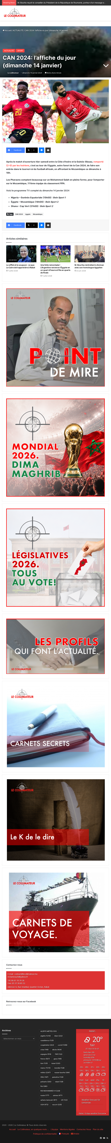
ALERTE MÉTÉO (48, 1031)
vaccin (57, 1105)
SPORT (20, 51)
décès (57, 1050)
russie (44, 1095)
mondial (59, 1068)
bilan (58, 1036)
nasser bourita (62, 1072)
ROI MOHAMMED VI (50, 1091)
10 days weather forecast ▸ (92, 1113)
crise (44, 1050)
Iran (44, 1063)
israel (55, 1063)
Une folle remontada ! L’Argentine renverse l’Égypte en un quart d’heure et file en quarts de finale (55, 269)
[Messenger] (41, 150)
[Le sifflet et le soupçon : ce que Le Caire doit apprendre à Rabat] (21, 253)
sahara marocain (48, 1100)
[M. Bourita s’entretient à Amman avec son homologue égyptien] (90, 253)
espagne (45, 1054)
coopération (47, 1045)
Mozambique (38, 214)
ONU (44, 1077)
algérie (45, 1036)
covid (62, 1045)
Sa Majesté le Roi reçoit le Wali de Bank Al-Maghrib (40, 2)
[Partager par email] (48, 150)
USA (44, 1105)
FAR (58, 1054)
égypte (27, 214)
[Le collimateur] (15, 13)
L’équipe (54, 1129)
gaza (58, 1059)
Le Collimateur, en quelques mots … (33, 1129)
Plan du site (98, 1129)
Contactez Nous (84, 1129)
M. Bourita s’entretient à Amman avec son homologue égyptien (89, 266)
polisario (45, 1082)
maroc (45, 1068)
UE (64, 1100)
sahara (57, 1095)
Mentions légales (67, 1129)
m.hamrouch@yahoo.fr (18, 977)
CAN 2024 (19, 214)
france (45, 1059)
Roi (43, 1086)
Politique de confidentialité (45, 1134)
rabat (59, 1082)
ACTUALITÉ (18, 30)
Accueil (7, 30)
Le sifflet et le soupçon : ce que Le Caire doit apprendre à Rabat (20, 266)
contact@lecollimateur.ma (25, 974)
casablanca (47, 1040)
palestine (57, 1077)
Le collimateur (13, 73)
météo (45, 1072)
